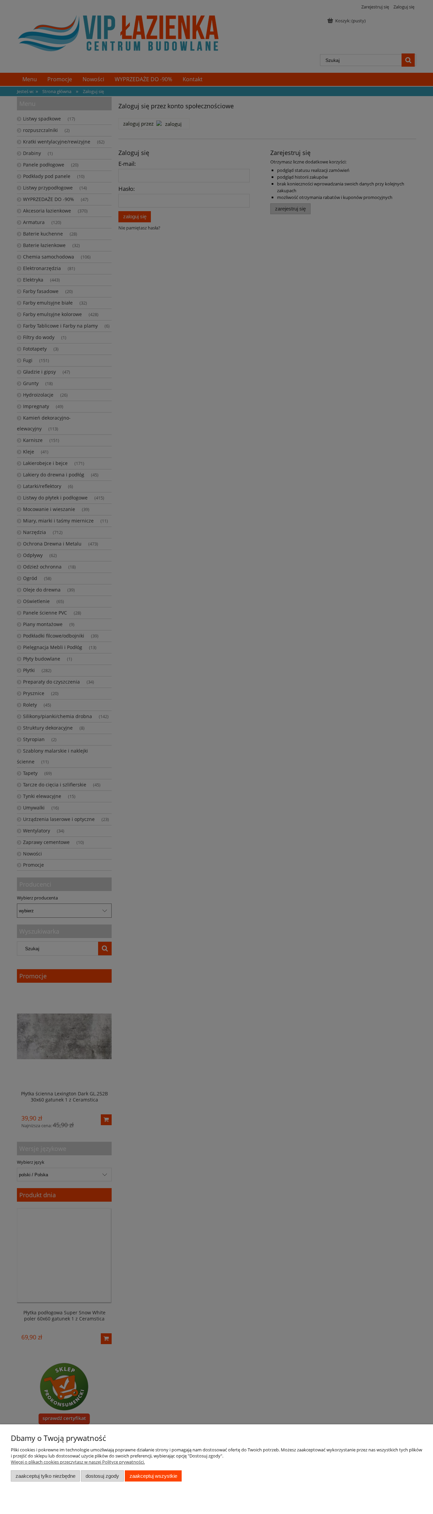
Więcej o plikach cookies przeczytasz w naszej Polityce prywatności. (78, 1462)
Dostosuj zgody (102, 1476)
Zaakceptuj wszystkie (153, 1476)
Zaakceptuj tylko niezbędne (45, 1476)
